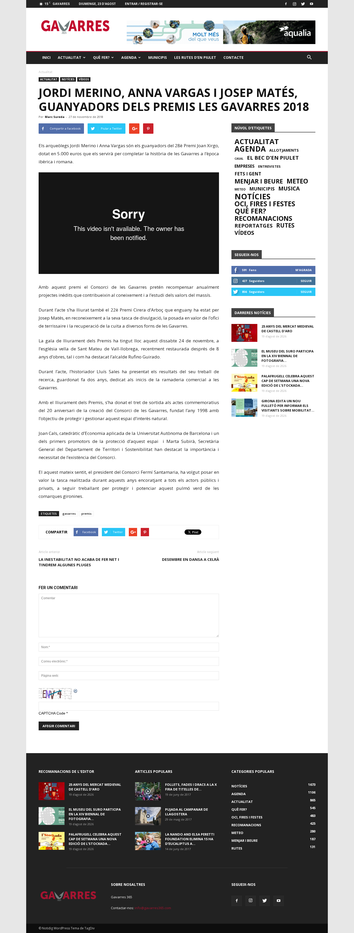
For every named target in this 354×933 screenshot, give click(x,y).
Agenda (129, 57)
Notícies (68, 79)
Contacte (233, 57)
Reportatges (254, 225)
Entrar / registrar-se (144, 4)
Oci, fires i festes (265, 203)
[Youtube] (311, 4)
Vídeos (84, 79)
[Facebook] (286, 4)
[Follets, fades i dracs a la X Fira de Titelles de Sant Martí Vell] (148, 791)
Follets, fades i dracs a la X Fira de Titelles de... (191, 786)
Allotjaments (284, 150)
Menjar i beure (259, 181)
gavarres (69, 513)
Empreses (244, 166)
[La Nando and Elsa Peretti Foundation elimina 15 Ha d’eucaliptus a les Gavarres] (148, 841)
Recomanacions (263, 218)
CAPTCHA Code (52, 713)
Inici (46, 57)
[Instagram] (294, 4)
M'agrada (303, 270)
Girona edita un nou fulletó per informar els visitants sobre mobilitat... (287, 406)
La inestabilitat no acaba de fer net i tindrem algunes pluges (79, 562)
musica (289, 188)
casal (239, 158)
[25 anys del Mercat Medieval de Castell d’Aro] (244, 333)
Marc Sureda (55, 117)
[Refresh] (76, 691)
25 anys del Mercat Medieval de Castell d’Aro (287, 328)
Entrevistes (269, 166)
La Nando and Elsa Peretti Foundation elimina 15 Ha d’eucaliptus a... (189, 839)
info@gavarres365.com (153, 908)
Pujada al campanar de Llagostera (186, 811)
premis (86, 513)
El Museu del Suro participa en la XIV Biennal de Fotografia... (287, 356)
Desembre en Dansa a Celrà (190, 559)
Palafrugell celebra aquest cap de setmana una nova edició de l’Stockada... (287, 381)
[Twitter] (303, 4)
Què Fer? (101, 57)
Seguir (306, 281)
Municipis (157, 57)
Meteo (297, 181)
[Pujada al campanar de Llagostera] (148, 816)
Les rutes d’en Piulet (195, 57)
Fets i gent (248, 174)
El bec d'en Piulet (273, 157)
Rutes (285, 225)
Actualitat (69, 57)
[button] (309, 57)
